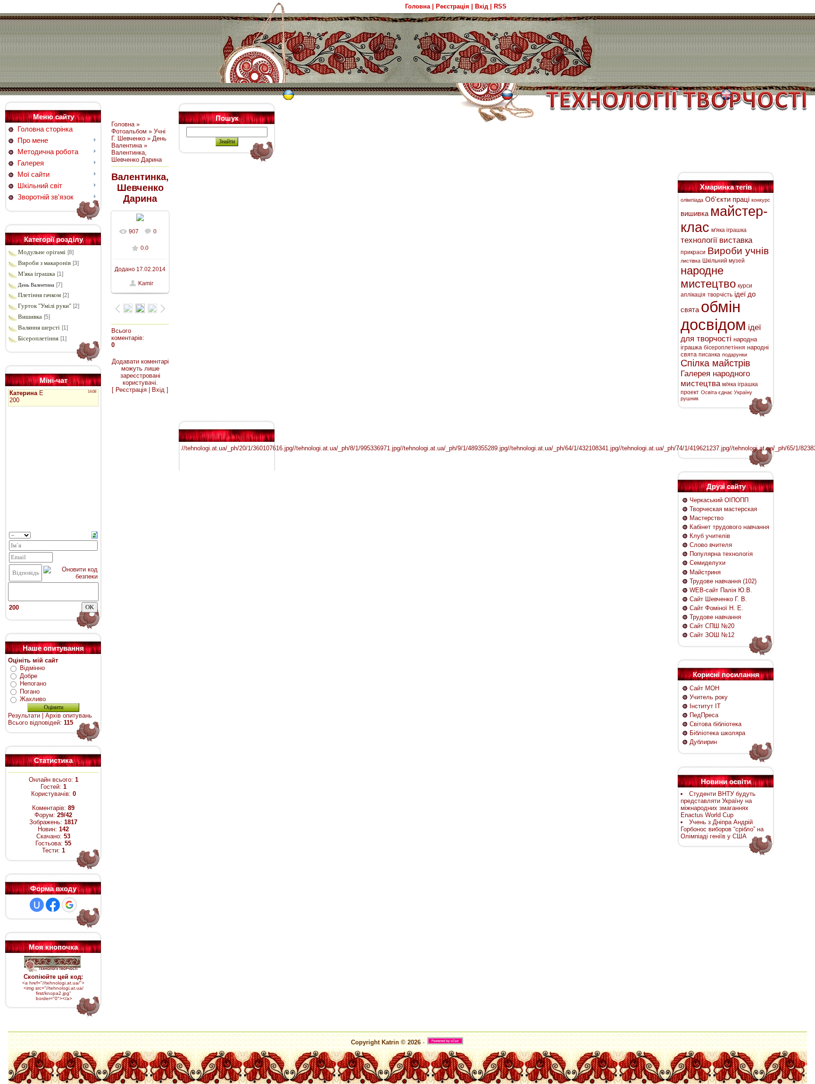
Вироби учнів (738, 251)
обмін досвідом (713, 315)
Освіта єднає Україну (726, 392)
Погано (30, 691)
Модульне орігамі (42, 252)
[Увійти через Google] (69, 904)
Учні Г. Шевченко (138, 135)
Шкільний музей (723, 260)
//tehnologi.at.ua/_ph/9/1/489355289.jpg (453, 448)
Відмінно (32, 667)
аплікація (693, 294)
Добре (28, 675)
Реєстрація (131, 389)
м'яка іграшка (729, 230)
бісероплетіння (724, 347)
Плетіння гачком (39, 294)
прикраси (693, 252)
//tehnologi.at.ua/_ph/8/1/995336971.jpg (346, 448)
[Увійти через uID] (37, 905)
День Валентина (36, 285)
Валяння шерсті (39, 327)
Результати (24, 715)
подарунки (734, 354)
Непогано (33, 683)
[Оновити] (94, 534)
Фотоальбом (129, 131)
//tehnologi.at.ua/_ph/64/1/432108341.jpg (562, 448)
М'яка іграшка (36, 273)
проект (690, 392)
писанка (709, 354)
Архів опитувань (68, 715)
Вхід (158, 389)
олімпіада (692, 200)
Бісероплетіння (38, 338)
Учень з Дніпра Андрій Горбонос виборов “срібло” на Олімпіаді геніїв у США (722, 829)
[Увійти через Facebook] (53, 905)
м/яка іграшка (740, 384)
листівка (690, 261)
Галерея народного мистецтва (715, 378)
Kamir (145, 283)
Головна (122, 124)
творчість (719, 294)
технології (699, 240)
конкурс (760, 200)
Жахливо (33, 699)
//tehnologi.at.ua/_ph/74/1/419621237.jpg (673, 448)
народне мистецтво (708, 277)
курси (745, 285)
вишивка (694, 213)
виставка (735, 240)
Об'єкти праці (727, 199)
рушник (690, 398)
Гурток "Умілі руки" (44, 305)
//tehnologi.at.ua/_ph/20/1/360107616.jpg (237, 448)
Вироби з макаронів (44, 262)
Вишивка (30, 316)
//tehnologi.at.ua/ (64, 988)
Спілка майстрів (715, 363)
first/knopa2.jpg (52, 993)
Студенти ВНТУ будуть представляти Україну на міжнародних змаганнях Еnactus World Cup (718, 804)
